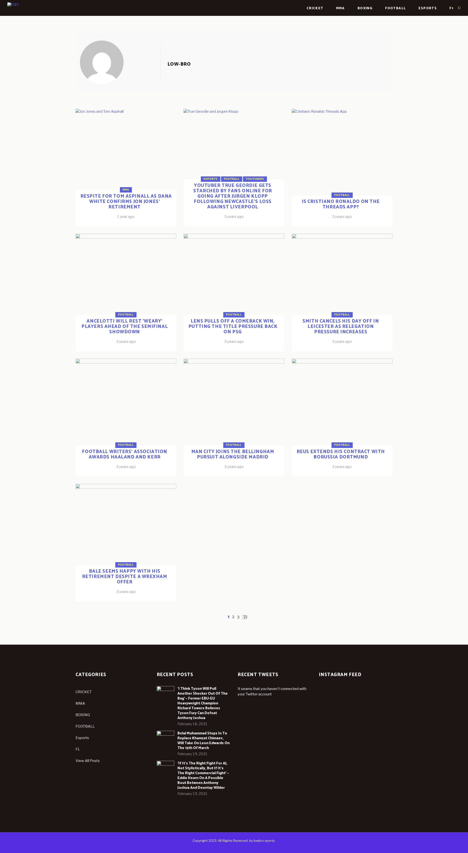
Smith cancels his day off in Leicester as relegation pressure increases (340, 326)
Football (231, 179)
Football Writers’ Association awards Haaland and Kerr (124, 454)
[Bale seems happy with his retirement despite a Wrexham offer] (126, 542)
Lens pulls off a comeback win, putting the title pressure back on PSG (233, 326)
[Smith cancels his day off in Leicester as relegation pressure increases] (342, 292)
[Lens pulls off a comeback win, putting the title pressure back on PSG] (234, 292)
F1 (78, 749)
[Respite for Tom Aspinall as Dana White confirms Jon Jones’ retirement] (120, 62)
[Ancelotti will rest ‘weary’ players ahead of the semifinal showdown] (126, 292)
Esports (210, 179)
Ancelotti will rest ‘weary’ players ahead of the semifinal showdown (124, 326)
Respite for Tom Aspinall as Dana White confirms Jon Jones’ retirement (126, 202)
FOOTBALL (85, 726)
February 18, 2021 (192, 724)
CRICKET (84, 692)
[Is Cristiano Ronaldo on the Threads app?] (342, 167)
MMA (126, 189)
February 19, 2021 (192, 754)
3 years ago (234, 216)
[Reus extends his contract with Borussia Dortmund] (342, 417)
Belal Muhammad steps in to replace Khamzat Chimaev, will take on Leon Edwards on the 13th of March (203, 740)
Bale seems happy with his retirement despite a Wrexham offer (124, 577)
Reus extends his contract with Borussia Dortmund (341, 454)
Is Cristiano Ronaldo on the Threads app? (341, 204)
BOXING (83, 715)
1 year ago (126, 216)
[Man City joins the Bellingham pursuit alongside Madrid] (234, 417)
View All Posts (88, 761)
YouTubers (255, 179)
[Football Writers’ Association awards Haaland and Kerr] (126, 417)
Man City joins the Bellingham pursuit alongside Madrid (232, 454)
